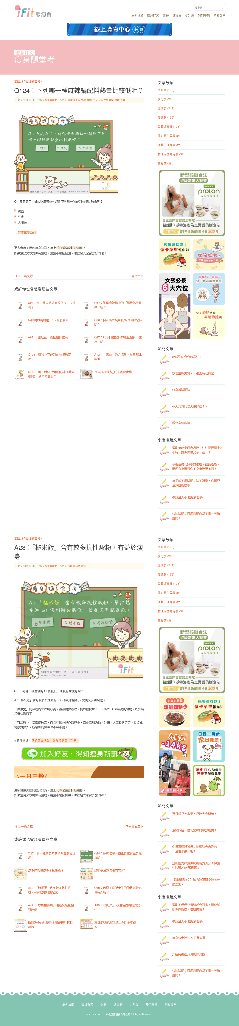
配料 (78, 100)
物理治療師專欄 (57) (171, 154)
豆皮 (94, 100)
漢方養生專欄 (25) (169, 136)
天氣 (100, 100)
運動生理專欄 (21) (169, 145)
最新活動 (137, 15)
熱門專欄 (204, 15)
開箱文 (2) (164, 163)
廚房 (166, 15)
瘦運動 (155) (166, 117)
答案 (122, 100)
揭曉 (117, 100)
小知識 (189, 15)
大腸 (89, 100)
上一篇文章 (25, 276)
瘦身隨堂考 (34, 59)
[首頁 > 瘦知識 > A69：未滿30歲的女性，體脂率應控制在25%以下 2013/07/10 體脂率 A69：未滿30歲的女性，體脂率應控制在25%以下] (17, 232)
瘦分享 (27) (165, 99)
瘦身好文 (153, 15)
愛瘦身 (19, 81)
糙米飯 (76, 566)
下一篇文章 (132, 276)
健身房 (177, 15)
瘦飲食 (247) (166, 108)
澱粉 (83, 566)
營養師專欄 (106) (169, 126)
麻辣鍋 (71, 100)
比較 (106, 100)
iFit (33, 11)
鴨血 (83, 100)
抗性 (70, 566)
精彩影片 (220, 15)
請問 (111, 100)
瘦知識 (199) (166, 90)
